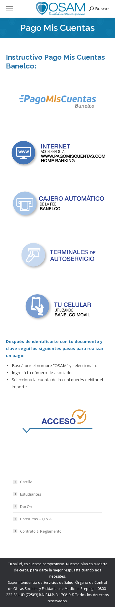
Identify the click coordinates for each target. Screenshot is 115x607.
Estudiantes (30, 494)
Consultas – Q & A (36, 518)
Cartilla (26, 481)
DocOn (26, 506)
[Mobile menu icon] (9, 8)
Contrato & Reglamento (41, 531)
